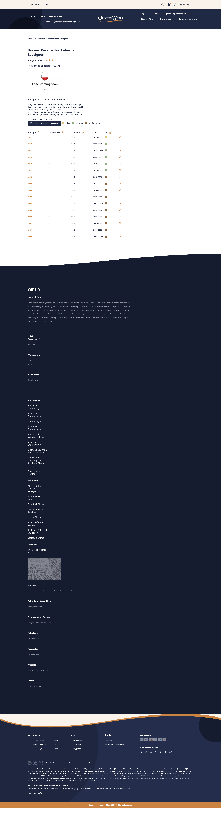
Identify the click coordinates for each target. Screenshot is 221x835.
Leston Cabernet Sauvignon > (36, 510)
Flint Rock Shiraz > (37, 504)
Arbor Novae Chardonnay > (34, 415)
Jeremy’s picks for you (176, 13)
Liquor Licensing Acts (35, 793)
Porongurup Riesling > (34, 472)
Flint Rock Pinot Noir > (35, 497)
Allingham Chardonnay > (34, 407)
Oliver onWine (146, 19)
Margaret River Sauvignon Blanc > (37, 435)
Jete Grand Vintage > (37, 551)
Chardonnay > (34, 421)
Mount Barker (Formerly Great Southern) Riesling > (37, 461)
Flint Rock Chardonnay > (34, 427)
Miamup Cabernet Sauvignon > (37, 523)
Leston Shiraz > (35, 517)
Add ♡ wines (40, 740)
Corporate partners (188, 19)
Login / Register (186, 4)
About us (48, 4)
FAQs (40, 749)
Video (155, 13)
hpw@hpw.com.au (34, 686)
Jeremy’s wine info (57, 16)
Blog (142, 13)
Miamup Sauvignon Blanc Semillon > (37, 451)
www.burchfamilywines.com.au (39, 670)
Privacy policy (76, 749)
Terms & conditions (78, 744)
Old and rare (165, 19)
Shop (42, 16)
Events (47, 21)
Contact (109, 735)
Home (32, 16)
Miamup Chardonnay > (34, 443)
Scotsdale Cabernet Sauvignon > (37, 531)
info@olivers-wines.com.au (115, 744)
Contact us (35, 4)
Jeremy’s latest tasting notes (67, 21)
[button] (44, 123)
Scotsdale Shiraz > (37, 537)
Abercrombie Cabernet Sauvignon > (34, 488)
